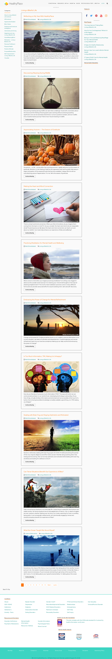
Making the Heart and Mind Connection (38, 186)
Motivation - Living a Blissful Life (9, 40)
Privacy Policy (72, 650)
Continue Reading (29, 63)
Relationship (12, 51)
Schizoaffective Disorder (95, 604)
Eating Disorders (30, 612)
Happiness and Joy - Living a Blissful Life (9, 34)
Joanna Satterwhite (31, 533)
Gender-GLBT (50, 602)
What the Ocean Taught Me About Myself (39, 530)
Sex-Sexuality (92, 602)
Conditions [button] (51, 3)
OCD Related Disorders (53, 607)
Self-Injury (70, 612)
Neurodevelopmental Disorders (55, 604)
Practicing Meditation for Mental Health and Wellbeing (44, 243)
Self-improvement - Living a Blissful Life (9, 54)
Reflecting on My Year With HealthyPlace (39, 16)
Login (102, 3)
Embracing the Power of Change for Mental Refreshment (45, 300)
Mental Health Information (25, 622)
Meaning (10, 37)
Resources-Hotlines (27, 626)
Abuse (6, 602)
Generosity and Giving (10, 30)
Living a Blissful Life (45, 19)
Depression (28, 604)
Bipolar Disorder (30, 602)
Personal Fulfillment (9, 44)
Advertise (45, 650)
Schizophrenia (71, 607)
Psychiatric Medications (11, 624)
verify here (81, 622)
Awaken (13, 21)
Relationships (71, 604)
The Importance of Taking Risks (93, 25)
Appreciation (7, 21)
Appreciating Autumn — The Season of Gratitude (42, 130)
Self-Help (70, 610)
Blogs (78, 3)
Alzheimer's (7, 610)
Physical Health (8, 46)
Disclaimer (85, 650)
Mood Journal (42, 626)
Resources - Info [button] (62, 3)
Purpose (6, 51)
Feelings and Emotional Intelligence (10, 27)
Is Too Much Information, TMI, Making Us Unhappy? (43, 356)
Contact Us (34, 650)
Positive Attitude (8, 49)
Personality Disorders (52, 612)
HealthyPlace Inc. (42, 658)
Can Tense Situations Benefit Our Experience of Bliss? (44, 472)
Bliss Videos (7, 24)
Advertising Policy (99, 650)
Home (6, 37)
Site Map (10, 650)
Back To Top (6, 589)
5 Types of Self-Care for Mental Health (96, 57)
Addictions (7, 607)
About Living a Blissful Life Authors (10, 16)
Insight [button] (72, 3)
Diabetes (28, 607)
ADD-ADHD (8, 604)
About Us (21, 650)
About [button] (96, 3)
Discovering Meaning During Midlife (37, 73)
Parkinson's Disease (52, 610)
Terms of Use (58, 650)
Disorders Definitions (10, 621)
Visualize (6, 58)
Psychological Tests (87, 3)
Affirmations (7, 19)
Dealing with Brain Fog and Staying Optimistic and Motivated (46, 415)
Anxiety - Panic (9, 612)
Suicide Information (44, 621)
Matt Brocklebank (30, 19)
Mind (13, 37)
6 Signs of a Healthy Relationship (94, 45)
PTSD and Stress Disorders (75, 602)
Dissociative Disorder (31, 610)
